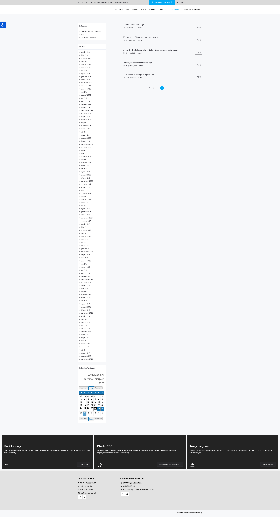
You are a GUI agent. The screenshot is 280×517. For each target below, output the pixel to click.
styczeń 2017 (85, 353)
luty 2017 (84, 350)
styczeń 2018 (85, 328)
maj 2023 (84, 159)
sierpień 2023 (85, 150)
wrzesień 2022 (86, 184)
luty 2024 (84, 132)
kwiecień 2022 (86, 199)
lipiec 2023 (84, 153)
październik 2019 (87, 279)
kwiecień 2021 (86, 236)
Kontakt (163, 10)
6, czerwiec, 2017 (131, 27)
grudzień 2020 (86, 249)
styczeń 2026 (85, 73)
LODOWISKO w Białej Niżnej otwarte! (138, 74)
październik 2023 (87, 144)
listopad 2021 (85, 215)
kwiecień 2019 (86, 295)
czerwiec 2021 (86, 230)
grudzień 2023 (86, 138)
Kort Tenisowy (132, 10)
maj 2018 (84, 319)
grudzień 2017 (86, 331)
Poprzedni (83, 388)
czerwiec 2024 (86, 120)
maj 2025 (84, 92)
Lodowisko (119, 10)
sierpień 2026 (85, 52)
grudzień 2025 (86, 77)
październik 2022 (87, 181)
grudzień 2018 (86, 307)
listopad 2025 (85, 80)
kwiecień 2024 (86, 126)
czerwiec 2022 (86, 193)
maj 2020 (84, 264)
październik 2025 (87, 83)
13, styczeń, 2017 (131, 53)
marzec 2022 (85, 202)
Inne (82, 34)
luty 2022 (84, 206)
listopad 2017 (85, 334)
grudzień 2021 (86, 212)
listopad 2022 (85, 178)
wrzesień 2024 (86, 113)
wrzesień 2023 (86, 147)
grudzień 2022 (86, 175)
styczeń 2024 (85, 135)
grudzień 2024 (86, 104)
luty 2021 (84, 242)
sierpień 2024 (85, 116)
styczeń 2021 (85, 245)
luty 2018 (84, 325)
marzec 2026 (85, 67)
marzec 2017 (85, 347)
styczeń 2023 (85, 172)
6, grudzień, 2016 (131, 77)
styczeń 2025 (85, 101)
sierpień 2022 (85, 187)
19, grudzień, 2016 (131, 66)
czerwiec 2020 (86, 261)
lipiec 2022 (84, 190)
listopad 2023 (85, 141)
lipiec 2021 (84, 227)
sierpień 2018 (85, 316)
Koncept (199, 512)
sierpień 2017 (85, 338)
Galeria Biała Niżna (149, 10)
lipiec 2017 (84, 341)
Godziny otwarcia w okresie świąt (137, 63)
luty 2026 (84, 70)
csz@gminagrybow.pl (88, 493)
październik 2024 (87, 110)
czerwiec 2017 (86, 344)
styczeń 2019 (85, 304)
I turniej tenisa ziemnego (133, 24)
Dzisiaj (91, 388)
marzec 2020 (85, 267)
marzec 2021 (85, 239)
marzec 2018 (85, 322)
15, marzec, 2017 (131, 40)
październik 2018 (87, 313)
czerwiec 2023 (86, 156)
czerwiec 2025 (86, 89)
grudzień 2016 (86, 356)
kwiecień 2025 (86, 95)
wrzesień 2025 (86, 86)
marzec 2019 (85, 298)
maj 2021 (84, 233)
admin (140, 27)
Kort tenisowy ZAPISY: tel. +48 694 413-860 (138, 490)
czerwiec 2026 (86, 58)
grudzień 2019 (86, 276)
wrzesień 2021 (86, 221)
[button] (3, 25)
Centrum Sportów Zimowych (91, 31)
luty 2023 (84, 169)
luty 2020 (84, 270)
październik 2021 (87, 218)
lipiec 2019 (84, 288)
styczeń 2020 (85, 273)
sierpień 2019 (85, 285)
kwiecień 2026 (86, 64)
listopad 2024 (85, 107)
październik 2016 (87, 359)
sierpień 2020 (85, 255)
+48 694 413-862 (129, 486)
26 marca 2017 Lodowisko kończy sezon (140, 37)
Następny (98, 388)
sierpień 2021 (85, 224)
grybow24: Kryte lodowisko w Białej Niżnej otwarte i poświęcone (150, 50)
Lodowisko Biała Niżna (192, 10)
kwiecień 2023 (86, 163)
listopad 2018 (85, 310)
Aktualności (175, 10)
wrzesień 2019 (86, 282)
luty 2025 (84, 98)
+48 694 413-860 (86, 486)
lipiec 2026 (84, 55)
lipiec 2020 (84, 258)
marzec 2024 (85, 129)
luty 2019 (84, 301)
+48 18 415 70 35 (86, 490)
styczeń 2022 (85, 209)
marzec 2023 (85, 166)
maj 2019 (84, 291)
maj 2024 (84, 123)
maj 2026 (84, 61)
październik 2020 (87, 252)
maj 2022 (84, 196)
